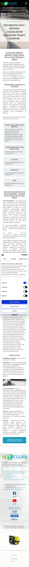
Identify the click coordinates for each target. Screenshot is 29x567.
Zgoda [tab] (4, 258)
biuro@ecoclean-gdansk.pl (16, 489)
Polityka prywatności (15, 558)
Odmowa (14, 310)
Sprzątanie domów (10, 476)
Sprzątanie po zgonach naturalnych (14, 479)
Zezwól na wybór (14, 306)
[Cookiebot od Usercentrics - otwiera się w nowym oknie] (21, 255)
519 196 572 (14, 11)
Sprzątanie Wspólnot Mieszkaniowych (15, 473)
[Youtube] (14, 500)
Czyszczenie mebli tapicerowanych (14, 471)
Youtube (14, 504)
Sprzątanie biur (9, 474)
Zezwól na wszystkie (14, 302)
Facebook (14, 496)
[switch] (25, 287)
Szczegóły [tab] (13, 258)
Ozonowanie (8, 478)
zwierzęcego (8, 372)
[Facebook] (14, 493)
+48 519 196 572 (20, 487)
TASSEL (16, 561)
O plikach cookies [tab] (23, 258)
